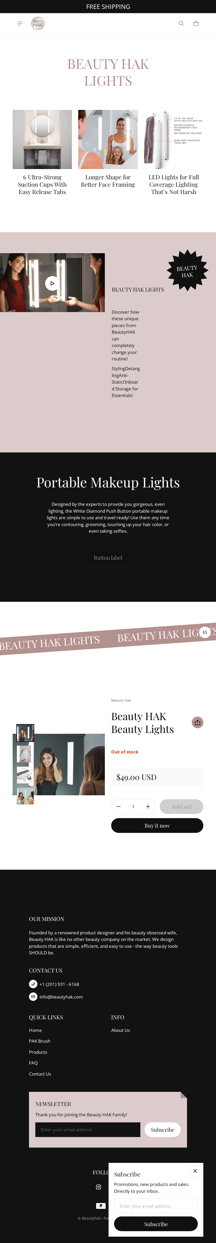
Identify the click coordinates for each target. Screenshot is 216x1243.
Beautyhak (91, 1218)
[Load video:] (52, 282)
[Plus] (148, 806)
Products (38, 1052)
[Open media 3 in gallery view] (25, 775)
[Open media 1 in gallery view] (25, 733)
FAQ (33, 1063)
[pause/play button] (205, 632)
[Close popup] (195, 1171)
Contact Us (40, 1074)
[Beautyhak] (38, 23)
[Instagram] (98, 1187)
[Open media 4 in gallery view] (25, 796)
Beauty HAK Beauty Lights (142, 722)
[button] (181, 23)
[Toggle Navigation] (20, 23)
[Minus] (118, 806)
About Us (120, 1030)
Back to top (42, 888)
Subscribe (162, 1129)
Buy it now (157, 825)
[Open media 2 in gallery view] (25, 754)
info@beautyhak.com (61, 997)
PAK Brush (39, 1041)
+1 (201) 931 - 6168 (59, 984)
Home (35, 1030)
